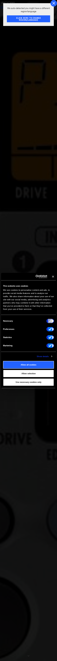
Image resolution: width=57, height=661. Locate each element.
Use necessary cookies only (28, 382)
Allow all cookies (28, 365)
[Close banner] (53, 277)
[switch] (50, 329)
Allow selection (28, 373)
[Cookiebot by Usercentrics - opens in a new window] (36, 276)
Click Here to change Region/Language (28, 19)
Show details (43, 356)
